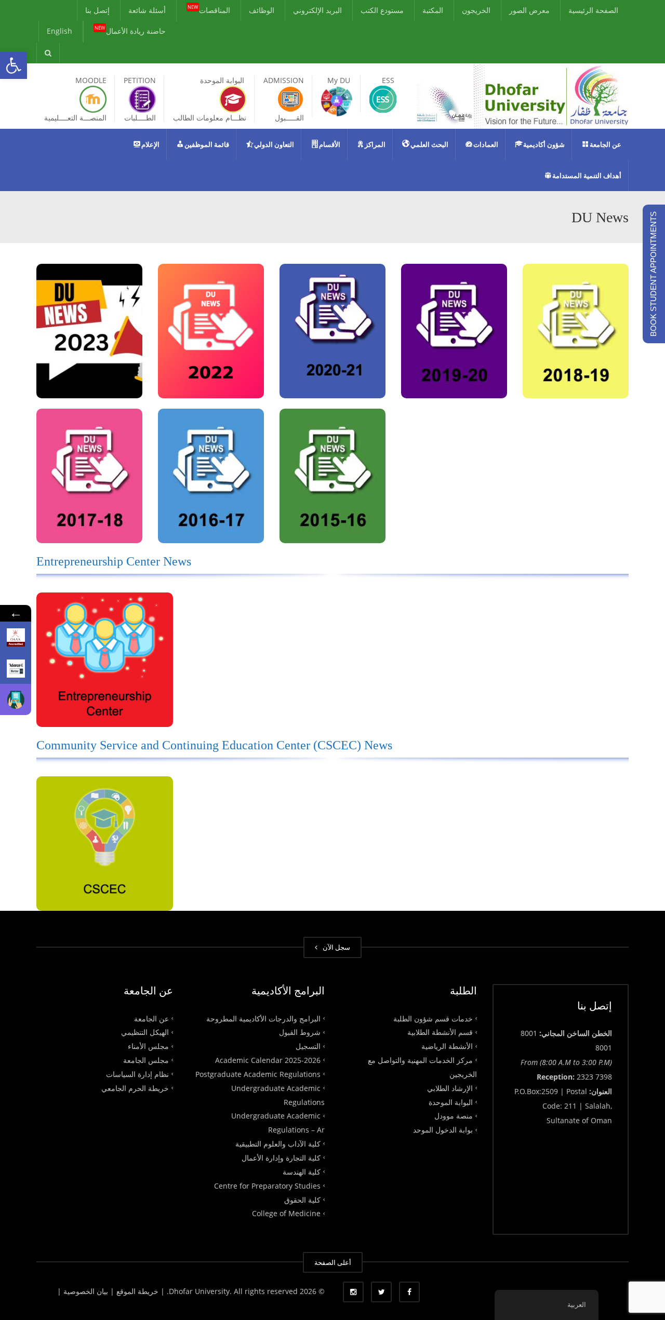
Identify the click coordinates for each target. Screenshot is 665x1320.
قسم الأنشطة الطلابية (440, 1032)
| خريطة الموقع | (137, 1291)
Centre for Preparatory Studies (267, 1185)
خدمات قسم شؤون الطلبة (433, 1018)
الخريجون (476, 10)
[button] (13, 65)
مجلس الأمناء (148, 1046)
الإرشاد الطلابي (450, 1088)
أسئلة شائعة (147, 10)
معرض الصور (529, 10)
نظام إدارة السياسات (137, 1074)
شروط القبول (300, 1032)
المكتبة (432, 10)
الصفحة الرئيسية (593, 10)
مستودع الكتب (382, 10)
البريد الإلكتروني (317, 10)
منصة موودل (453, 1116)
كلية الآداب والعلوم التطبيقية (278, 1144)
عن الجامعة (151, 1018)
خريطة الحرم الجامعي (135, 1088)
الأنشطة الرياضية (447, 1046)
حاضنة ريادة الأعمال (130, 29)
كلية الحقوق (302, 1199)
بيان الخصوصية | (83, 1291)
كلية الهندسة (302, 1172)
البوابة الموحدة (451, 1102)
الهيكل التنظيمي (145, 1032)
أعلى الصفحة (332, 1262)
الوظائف (261, 10)
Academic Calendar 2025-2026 (268, 1060)
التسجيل (308, 1046)
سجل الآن (335, 947)
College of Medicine (286, 1213)
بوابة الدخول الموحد (443, 1130)
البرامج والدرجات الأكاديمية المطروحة (263, 1018)
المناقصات (209, 9)
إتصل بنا (97, 10)
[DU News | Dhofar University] (522, 95)
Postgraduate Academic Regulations (258, 1074)
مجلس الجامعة (146, 1060)
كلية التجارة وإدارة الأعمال (281, 1158)
